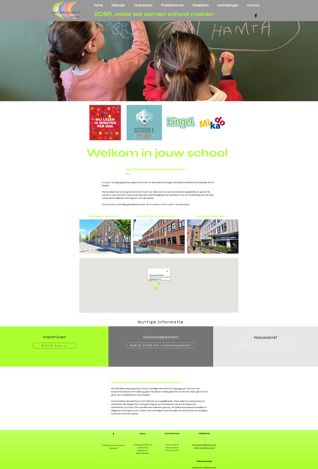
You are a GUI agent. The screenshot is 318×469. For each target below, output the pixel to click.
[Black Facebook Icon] (255, 15)
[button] (159, 61)
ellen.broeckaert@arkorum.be (204, 445)
